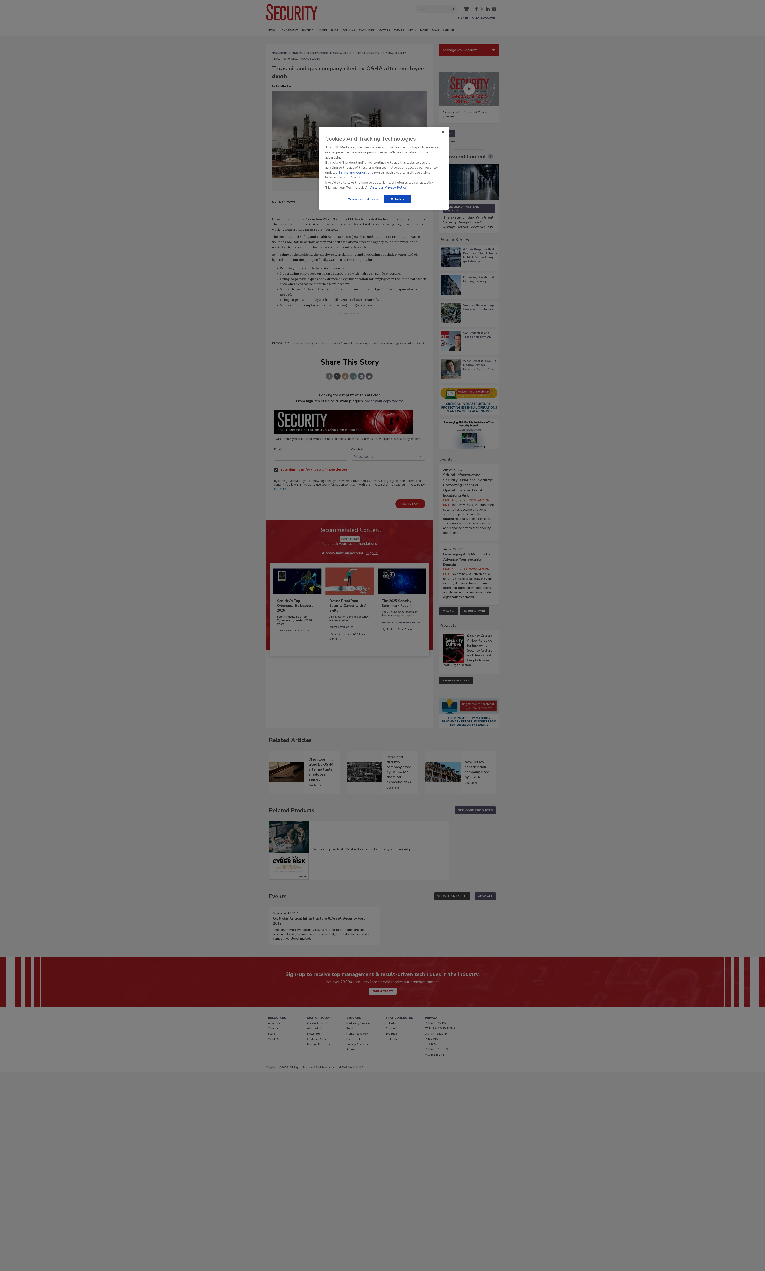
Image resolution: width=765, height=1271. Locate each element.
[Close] (443, 131)
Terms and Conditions (355, 172)
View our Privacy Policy (388, 187)
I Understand (397, 199)
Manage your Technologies (364, 199)
